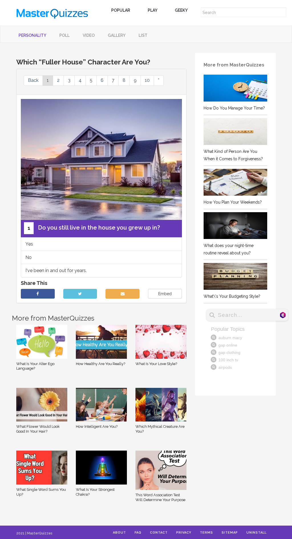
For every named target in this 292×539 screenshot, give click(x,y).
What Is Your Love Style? (156, 364)
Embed (165, 293)
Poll (64, 35)
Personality (32, 35)
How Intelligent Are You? (96, 426)
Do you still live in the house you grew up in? (94, 227)
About (119, 532)
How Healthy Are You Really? (100, 364)
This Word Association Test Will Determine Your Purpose (160, 497)
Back (33, 80)
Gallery (116, 35)
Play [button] (153, 10)
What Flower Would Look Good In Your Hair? (38, 428)
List (143, 35)
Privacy (183, 532)
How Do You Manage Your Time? (234, 108)
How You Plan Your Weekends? (233, 202)
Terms (206, 532)
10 (147, 80)
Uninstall (256, 532)
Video (89, 35)
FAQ (138, 532)
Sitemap (230, 532)
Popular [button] (121, 10)
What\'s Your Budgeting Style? (232, 296)
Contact (159, 532)
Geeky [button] (181, 10)
